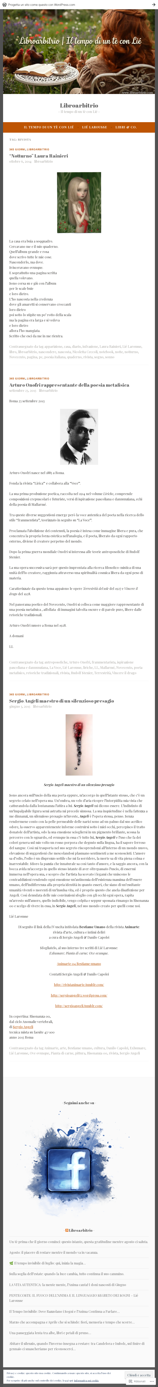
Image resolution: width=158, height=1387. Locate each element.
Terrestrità (102, 673)
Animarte (51, 1048)
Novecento (17, 357)
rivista (88, 357)
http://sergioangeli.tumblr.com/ (79, 1006)
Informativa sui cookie (86, 1380)
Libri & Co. (126, 127)
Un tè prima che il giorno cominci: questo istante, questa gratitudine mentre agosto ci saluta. (78, 1242)
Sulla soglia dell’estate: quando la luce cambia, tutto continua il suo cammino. (66, 1274)
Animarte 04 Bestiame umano (79, 963)
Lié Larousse (94, 127)
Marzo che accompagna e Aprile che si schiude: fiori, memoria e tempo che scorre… (72, 1322)
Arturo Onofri (79, 662)
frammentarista (103, 662)
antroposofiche (55, 662)
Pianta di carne (62, 1053)
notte (119, 352)
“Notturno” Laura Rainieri (38, 156)
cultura (99, 1048)
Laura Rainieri (110, 346)
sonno (109, 357)
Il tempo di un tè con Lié (49, 127)
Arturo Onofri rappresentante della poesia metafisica (69, 385)
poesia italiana (54, 357)
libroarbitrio (43, 161)
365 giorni (17, 149)
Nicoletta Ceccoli (85, 352)
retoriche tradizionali (42, 673)
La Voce (55, 667)
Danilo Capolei (117, 1048)
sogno (98, 357)
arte (63, 1048)
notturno (131, 352)
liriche (88, 667)
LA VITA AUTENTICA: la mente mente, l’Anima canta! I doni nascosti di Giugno (67, 1285)
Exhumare (137, 1048)
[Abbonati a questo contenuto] (66, 1230)
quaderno (74, 357)
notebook (106, 352)
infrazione (90, 346)
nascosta (64, 352)
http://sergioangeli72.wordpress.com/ (79, 995)
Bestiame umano (80, 1048)
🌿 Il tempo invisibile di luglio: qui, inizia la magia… (47, 1263)
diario (76, 346)
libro (12, 352)
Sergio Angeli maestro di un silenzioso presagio (61, 701)
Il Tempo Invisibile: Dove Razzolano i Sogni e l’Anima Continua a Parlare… (64, 1311)
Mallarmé (107, 667)
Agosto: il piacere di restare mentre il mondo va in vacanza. (53, 1252)
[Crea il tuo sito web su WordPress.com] (79, 4)
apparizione (53, 346)
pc (41, 357)
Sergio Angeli (23, 1027)
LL (96, 667)
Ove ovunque (39, 1053)
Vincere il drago (124, 673)
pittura (80, 1053)
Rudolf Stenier (82, 673)
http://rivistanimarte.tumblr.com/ (79, 984)
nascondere (47, 352)
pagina (32, 357)
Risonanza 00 (97, 1053)
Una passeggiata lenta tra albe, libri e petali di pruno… (50, 1333)
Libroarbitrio (79, 105)
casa (67, 346)
